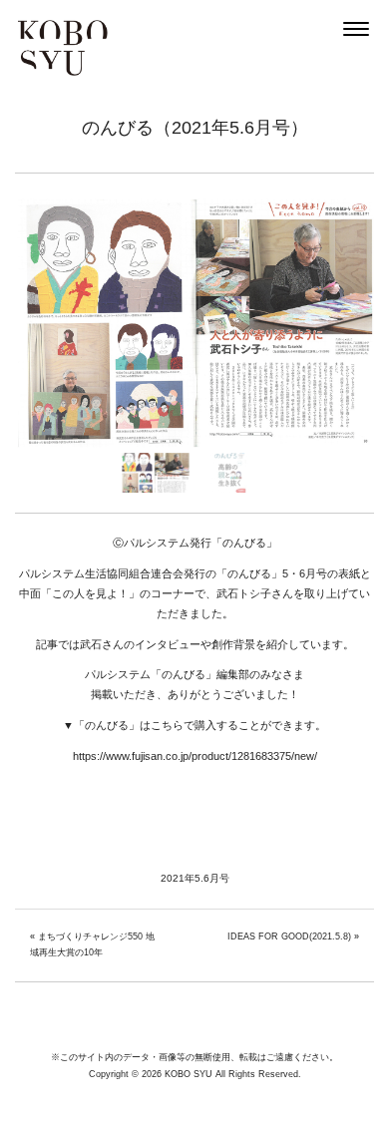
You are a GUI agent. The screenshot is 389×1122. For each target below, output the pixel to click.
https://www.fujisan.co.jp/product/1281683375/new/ (195, 756)
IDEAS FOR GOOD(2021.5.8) (289, 936)
